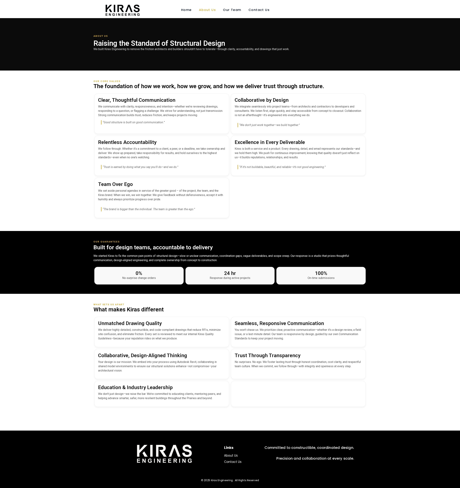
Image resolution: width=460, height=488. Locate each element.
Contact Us (259, 10)
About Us (207, 10)
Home (186, 10)
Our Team (232, 10)
